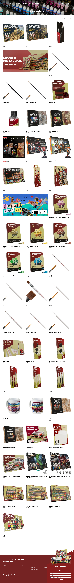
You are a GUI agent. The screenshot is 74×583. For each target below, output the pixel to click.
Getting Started (18, 3)
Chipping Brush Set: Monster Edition (57, 361)
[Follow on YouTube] (11, 575)
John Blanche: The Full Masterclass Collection (12, 160)
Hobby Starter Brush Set (8, 390)
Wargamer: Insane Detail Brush (55, 332)
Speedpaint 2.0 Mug (30, 418)
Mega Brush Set (6, 361)
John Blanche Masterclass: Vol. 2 (56, 418)
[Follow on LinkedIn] (17, 575)
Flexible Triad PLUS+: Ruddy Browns (57, 246)
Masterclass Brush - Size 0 (31, 102)
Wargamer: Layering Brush (8, 332)
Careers (31, 559)
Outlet (45, 567)
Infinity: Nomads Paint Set (31, 160)
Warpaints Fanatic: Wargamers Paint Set (11, 476)
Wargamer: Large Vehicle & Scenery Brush (35, 303)
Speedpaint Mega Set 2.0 (54, 506)
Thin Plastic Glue (6, 131)
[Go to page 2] (39, 540)
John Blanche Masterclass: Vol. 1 (9, 447)
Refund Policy (32, 563)
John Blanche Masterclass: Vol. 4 (56, 131)
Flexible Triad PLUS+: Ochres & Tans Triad (11, 246)
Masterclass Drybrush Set (54, 390)
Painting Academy (26, 3)
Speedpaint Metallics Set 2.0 (9, 506)
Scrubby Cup (52, 102)
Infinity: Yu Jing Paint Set (54, 160)
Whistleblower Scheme (34, 569)
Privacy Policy (32, 567)
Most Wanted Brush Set (31, 390)
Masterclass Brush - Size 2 (54, 73)
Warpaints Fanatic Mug (7, 418)
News (33, 3)
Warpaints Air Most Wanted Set (9, 188)
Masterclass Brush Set (54, 45)
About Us (37, 3)
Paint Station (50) (29, 447)
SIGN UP (60, 579)
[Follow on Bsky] (6, 575)
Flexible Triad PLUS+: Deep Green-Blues (34, 275)
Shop (11, 3)
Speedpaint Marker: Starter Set (56, 188)
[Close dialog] (72, 551)
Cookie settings (5, 578)
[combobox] (51, 577)
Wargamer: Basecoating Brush (55, 303)
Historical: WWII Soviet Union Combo (33, 45)
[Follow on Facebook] (3, 575)
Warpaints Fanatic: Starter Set (9, 535)
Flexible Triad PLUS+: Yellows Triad (33, 246)
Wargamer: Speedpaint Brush (55, 275)
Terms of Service (33, 565)
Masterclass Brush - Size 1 (8, 102)
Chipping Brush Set (30, 361)
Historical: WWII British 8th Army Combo (11, 45)
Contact (45, 563)
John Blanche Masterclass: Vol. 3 (33, 131)
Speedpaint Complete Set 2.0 (32, 506)
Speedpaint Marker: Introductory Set (33, 188)
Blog (45, 561)
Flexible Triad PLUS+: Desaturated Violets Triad (59, 217)
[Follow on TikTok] (14, 575)
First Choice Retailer (34, 561)
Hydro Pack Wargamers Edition (56, 447)
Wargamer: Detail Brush (31, 332)
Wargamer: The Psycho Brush (9, 303)
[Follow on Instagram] (9, 575)
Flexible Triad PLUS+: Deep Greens (10, 275)
